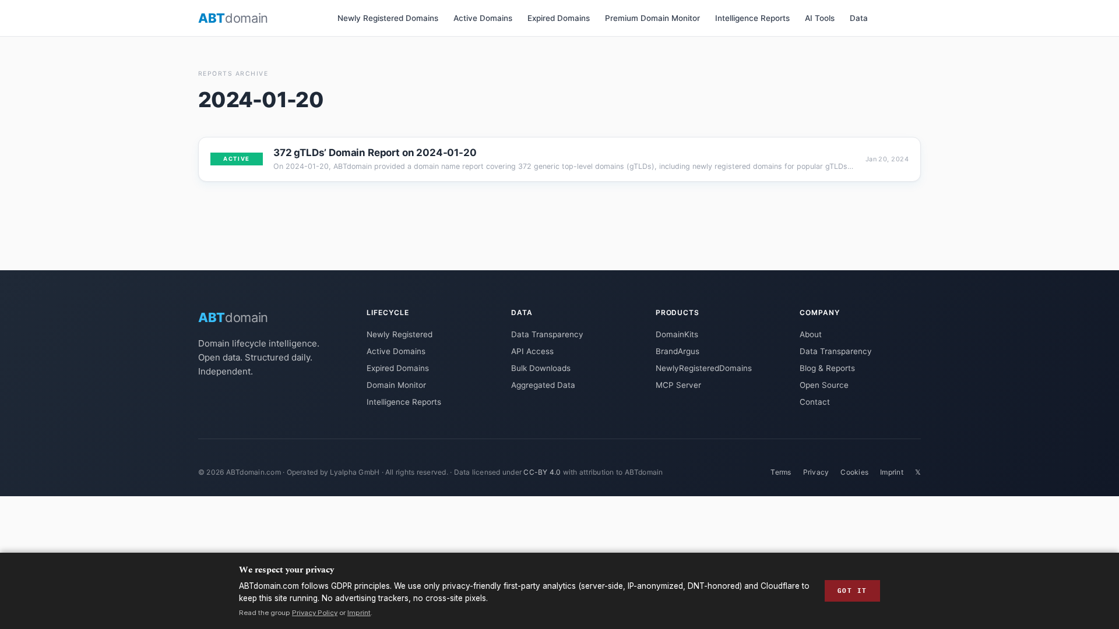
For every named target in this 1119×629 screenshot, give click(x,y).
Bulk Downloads (541, 368)
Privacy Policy (314, 613)
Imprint (891, 472)
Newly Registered (399, 334)
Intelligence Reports (752, 18)
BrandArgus (677, 351)
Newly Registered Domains (387, 18)
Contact (815, 402)
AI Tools (820, 18)
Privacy (816, 472)
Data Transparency (547, 334)
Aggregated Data (543, 385)
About (811, 334)
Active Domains (482, 18)
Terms (780, 472)
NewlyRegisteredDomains (704, 368)
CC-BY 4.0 (542, 472)
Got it (852, 590)
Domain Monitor (396, 385)
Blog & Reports (827, 368)
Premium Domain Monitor (652, 18)
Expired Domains (558, 18)
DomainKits (677, 334)
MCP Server (678, 385)
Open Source (824, 385)
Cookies (854, 472)
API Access (532, 351)
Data (859, 18)
